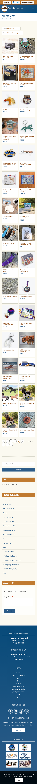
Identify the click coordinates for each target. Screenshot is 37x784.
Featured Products (9, 534)
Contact (18, 697)
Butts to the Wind (8, 508)
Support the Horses (18, 675)
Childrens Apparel (8, 521)
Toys (4, 573)
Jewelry (5, 547)
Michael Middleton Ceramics (13, 560)
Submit (9, 611)
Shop (18, 694)
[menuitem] (33, 8)
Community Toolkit (9, 526)
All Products (8, 16)
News (19, 681)
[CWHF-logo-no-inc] (14, 9)
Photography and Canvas (11, 565)
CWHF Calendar (8, 517)
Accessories (6, 500)
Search (18, 470)
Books (5, 513)
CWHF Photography (10, 569)
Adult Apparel (7, 504)
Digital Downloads (9, 530)
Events (18, 684)
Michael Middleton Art (11, 556)
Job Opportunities (19, 692)
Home (18, 673)
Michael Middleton (9, 552)
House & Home (8, 543)
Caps (4, 539)
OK (19, 780)
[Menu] (33, 8)
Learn (18, 678)
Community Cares (18, 686)
